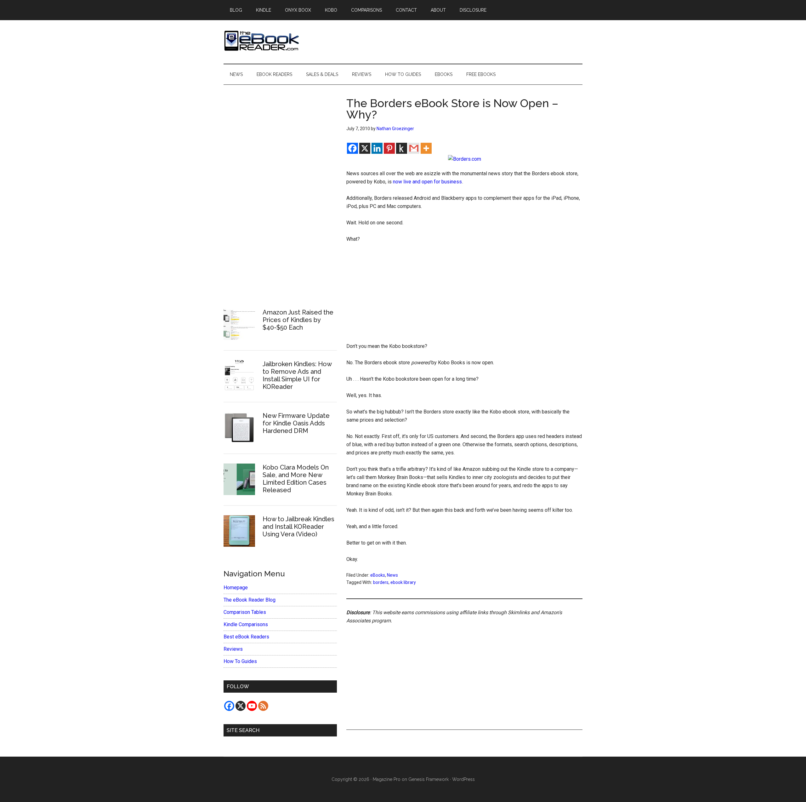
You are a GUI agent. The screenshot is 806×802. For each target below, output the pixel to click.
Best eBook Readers (246, 637)
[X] (364, 148)
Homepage (236, 588)
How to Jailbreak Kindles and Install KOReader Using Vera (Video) (298, 526)
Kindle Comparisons (246, 624)
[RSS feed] (263, 706)
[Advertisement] (464, 295)
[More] (426, 148)
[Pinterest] (389, 148)
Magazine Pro (386, 779)
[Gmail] (413, 148)
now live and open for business (427, 182)
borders (381, 582)
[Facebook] (352, 148)
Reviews (233, 649)
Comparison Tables (245, 612)
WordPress (463, 779)
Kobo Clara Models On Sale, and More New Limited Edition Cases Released (296, 479)
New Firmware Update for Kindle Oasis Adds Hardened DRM (296, 423)
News (392, 575)
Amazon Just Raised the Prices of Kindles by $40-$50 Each (298, 320)
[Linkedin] (377, 148)
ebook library (403, 582)
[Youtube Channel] (252, 706)
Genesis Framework (428, 779)
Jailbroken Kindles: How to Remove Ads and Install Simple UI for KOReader (297, 375)
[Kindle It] (401, 148)
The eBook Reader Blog (249, 600)
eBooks (377, 575)
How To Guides (240, 661)
